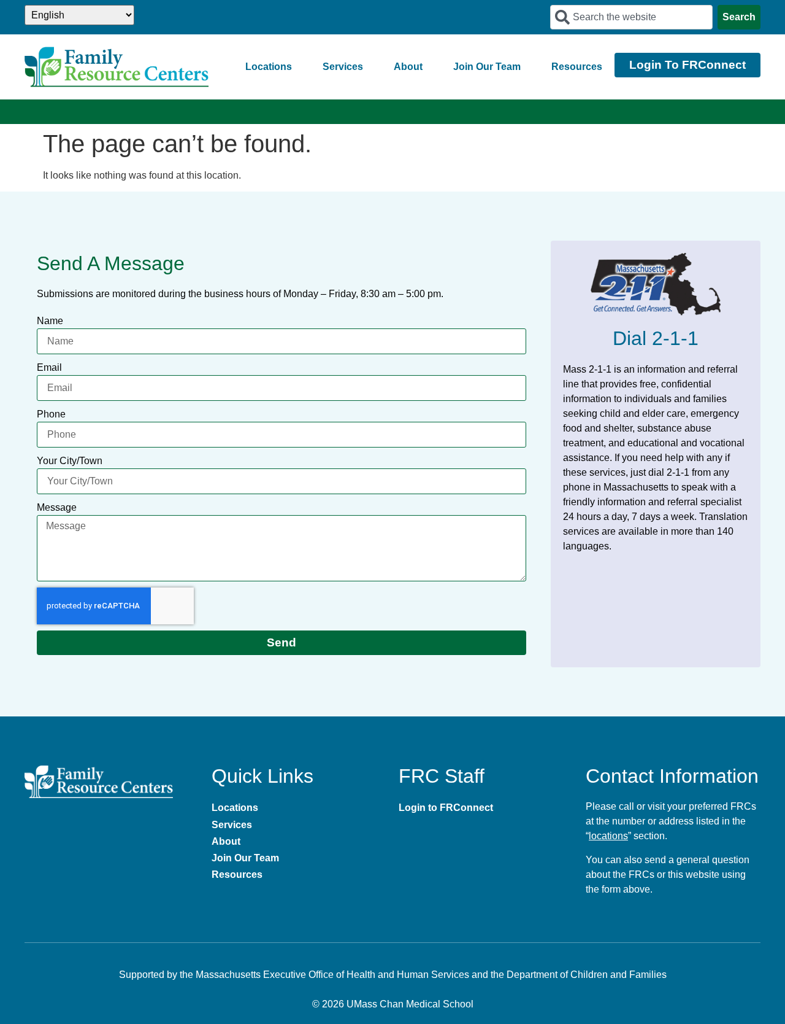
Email (49, 367)
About (408, 66)
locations (608, 836)
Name (50, 321)
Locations (268, 66)
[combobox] (631, 17)
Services (343, 66)
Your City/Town (69, 461)
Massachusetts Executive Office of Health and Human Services (332, 974)
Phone (51, 414)
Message (57, 507)
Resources (576, 66)
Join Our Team (487, 66)
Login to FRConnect (446, 807)
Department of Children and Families (587, 974)
